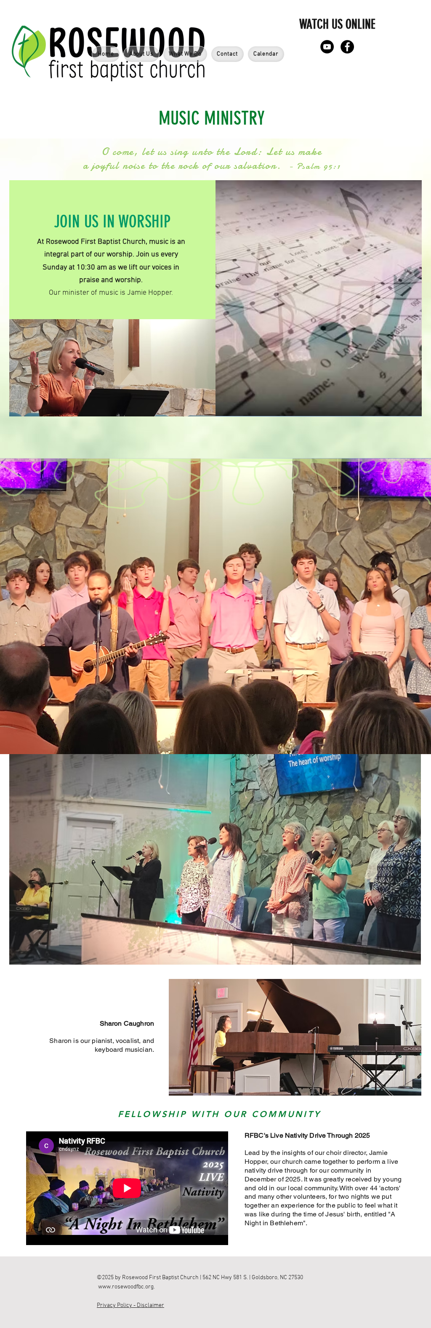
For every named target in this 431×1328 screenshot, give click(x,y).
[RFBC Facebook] (347, 46)
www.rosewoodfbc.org (126, 1287)
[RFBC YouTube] (327, 46)
